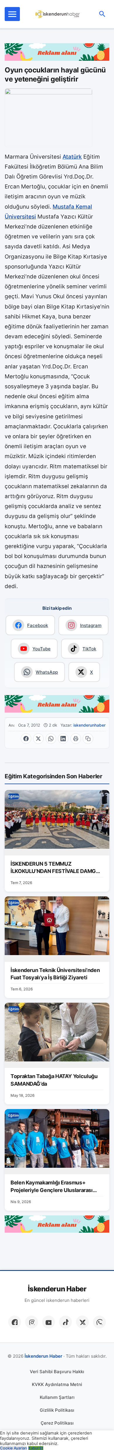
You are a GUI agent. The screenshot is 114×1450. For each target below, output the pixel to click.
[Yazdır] (75, 738)
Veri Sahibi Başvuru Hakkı (57, 1371)
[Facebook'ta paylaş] (26, 738)
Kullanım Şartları (57, 1397)
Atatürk (72, 156)
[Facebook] (14, 1322)
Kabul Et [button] (35, 1448)
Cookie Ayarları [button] (13, 1448)
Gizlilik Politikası (57, 1410)
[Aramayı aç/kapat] (102, 14)
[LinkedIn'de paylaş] (63, 738)
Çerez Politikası (57, 1423)
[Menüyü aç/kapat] (12, 14)
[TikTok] (65, 1322)
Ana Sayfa (11, 725)
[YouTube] (48, 1322)
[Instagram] (31, 1322)
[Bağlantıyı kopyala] (88, 738)
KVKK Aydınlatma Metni (57, 1384)
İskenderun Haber (57, 1289)
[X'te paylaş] (38, 738)
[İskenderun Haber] (57, 14)
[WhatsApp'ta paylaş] (51, 738)
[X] (82, 1322)
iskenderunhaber (89, 725)
